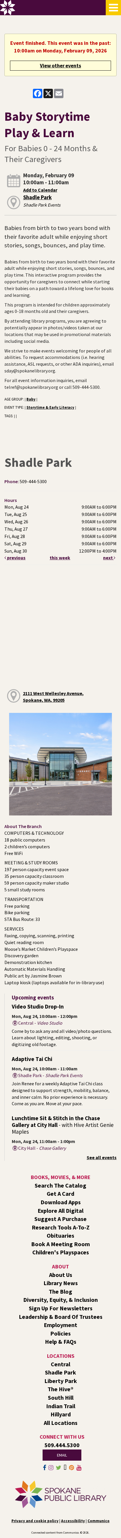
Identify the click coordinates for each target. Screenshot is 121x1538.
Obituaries (60, 1235)
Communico (99, 1520)
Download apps (61, 1202)
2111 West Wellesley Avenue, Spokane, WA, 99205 (53, 696)
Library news (60, 1283)
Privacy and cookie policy (34, 1520)
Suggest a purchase (60, 1218)
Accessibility (73, 1520)
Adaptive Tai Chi (32, 1058)
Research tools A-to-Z (61, 1227)
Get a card (60, 1193)
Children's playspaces (60, 1252)
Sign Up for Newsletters (61, 1308)
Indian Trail (60, 1406)
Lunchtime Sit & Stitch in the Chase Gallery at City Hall (63, 1125)
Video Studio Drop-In (38, 1006)
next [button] (108, 558)
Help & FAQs (60, 1341)
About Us (60, 1274)
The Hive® (60, 1389)
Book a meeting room (60, 1244)
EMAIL (62, 1455)
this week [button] (60, 558)
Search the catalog (60, 1185)
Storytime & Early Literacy (50, 407)
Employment (60, 1324)
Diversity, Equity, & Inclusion (60, 1299)
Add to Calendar (40, 190)
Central (60, 1364)
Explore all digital (60, 1210)
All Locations (61, 1422)
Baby (31, 399)
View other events (60, 65)
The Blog (60, 1291)
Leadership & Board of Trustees (60, 1316)
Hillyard (61, 1414)
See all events (102, 1157)
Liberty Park (60, 1380)
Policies (60, 1333)
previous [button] (16, 558)
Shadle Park (37, 197)
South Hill (60, 1397)
